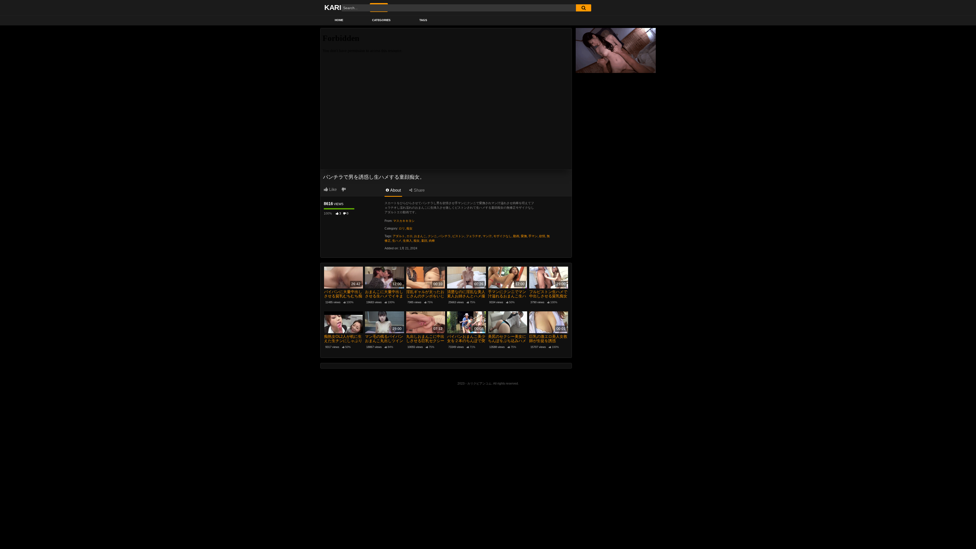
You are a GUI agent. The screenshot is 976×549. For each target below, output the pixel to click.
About (395, 190)
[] (583, 7)
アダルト (399, 236)
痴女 (409, 228)
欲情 (542, 236)
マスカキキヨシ (404, 221)
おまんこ (420, 236)
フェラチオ (473, 236)
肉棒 (432, 240)
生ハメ (396, 240)
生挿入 (407, 240)
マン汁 (487, 236)
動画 (516, 236)
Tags (423, 20)
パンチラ (444, 236)
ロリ (402, 228)
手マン (533, 236)
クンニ (432, 236)
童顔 (424, 240)
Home (339, 20)
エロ (409, 236)
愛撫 (524, 236)
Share (419, 190)
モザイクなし (502, 236)
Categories (381, 20)
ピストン (458, 236)
